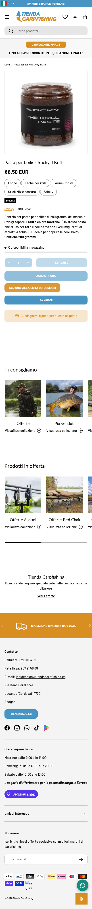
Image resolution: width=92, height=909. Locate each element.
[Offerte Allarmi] (23, 495)
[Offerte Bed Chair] (64, 495)
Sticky (48, 192)
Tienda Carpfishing (23, 898)
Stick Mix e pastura (22, 192)
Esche (12, 183)
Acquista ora (46, 275)
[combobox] (46, 30)
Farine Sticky (63, 183)
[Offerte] (23, 398)
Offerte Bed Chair (65, 519)
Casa (7, 64)
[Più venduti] (64, 398)
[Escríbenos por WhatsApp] (82, 885)
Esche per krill (35, 183)
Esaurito (61, 262)
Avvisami (46, 300)
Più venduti (64, 423)
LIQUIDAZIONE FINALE (46, 44)
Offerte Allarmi (23, 519)
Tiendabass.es (21, 714)
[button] (85, 17)
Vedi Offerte (46, 596)
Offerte (23, 423)
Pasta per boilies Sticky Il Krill (30, 64)
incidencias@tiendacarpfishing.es (40, 677)
